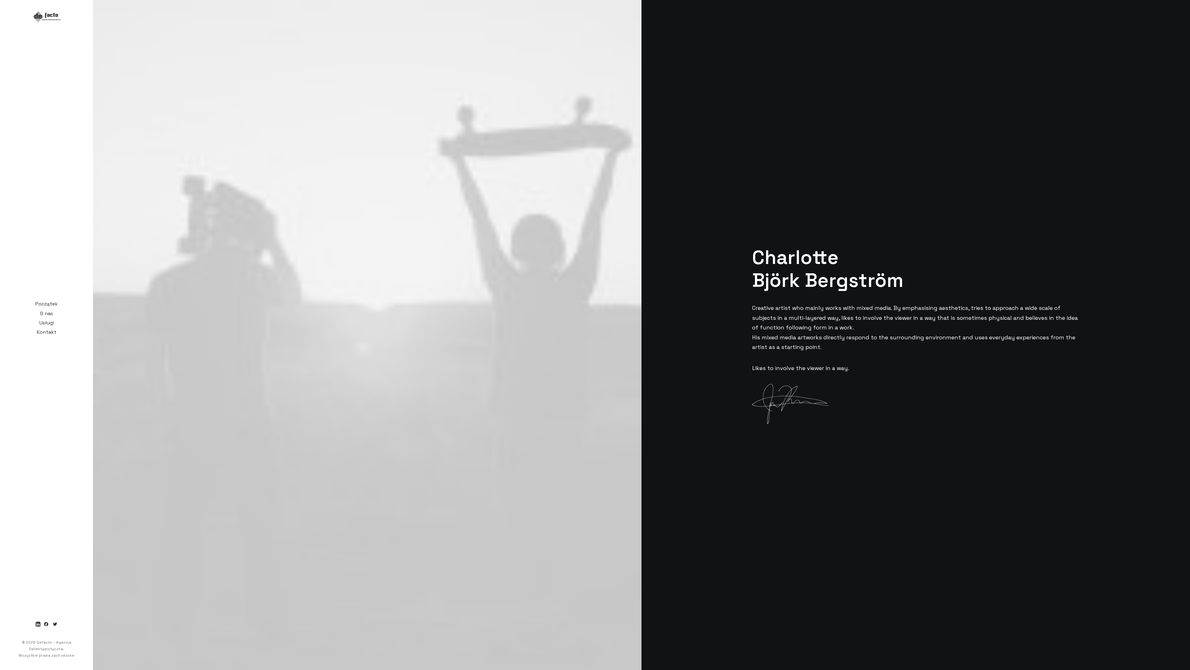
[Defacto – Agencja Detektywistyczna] (46, 13)
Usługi (46, 322)
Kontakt (46, 332)
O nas (46, 313)
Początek (46, 304)
